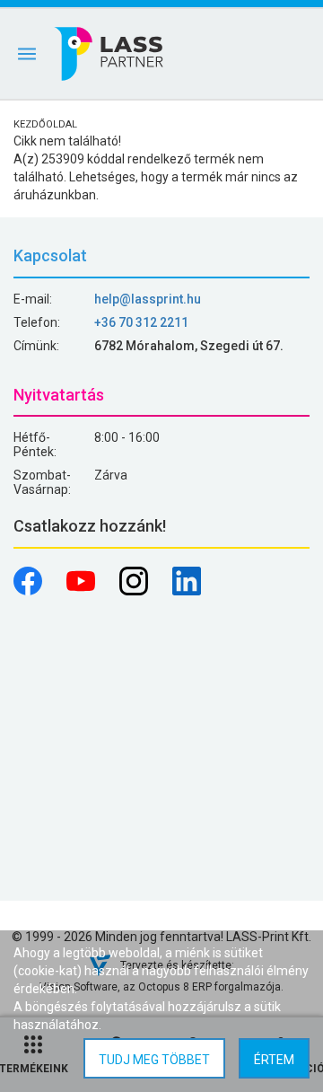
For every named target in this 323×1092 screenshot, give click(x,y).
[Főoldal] (110, 54)
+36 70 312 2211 (141, 322)
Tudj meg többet (154, 1059)
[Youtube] (82, 591)
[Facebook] (29, 591)
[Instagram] (135, 591)
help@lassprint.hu (147, 299)
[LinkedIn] (186, 591)
